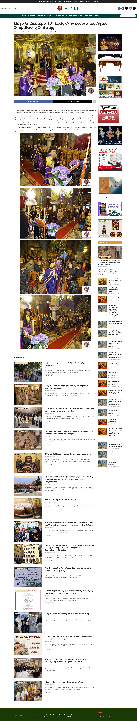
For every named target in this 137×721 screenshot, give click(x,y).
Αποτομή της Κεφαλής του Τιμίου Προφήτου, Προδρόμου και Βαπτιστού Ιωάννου (115, 333)
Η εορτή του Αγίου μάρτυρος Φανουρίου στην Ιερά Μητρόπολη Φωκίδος (66, 386)
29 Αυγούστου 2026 (50, 367)
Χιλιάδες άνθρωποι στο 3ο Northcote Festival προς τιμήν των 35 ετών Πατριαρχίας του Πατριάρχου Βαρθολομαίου (70, 523)
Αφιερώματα (89, 1)
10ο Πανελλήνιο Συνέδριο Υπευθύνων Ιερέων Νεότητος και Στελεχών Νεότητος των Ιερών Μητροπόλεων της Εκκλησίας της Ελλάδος (70, 547)
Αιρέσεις (96, 1)
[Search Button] (134, 15)
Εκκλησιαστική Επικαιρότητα (36, 32)
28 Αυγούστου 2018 (114, 377)
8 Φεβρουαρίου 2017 (114, 327)
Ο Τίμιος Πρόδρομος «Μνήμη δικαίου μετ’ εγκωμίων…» (68, 454)
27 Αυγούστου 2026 (50, 684)
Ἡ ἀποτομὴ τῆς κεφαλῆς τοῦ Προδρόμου (112, 421)
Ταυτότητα (35, 715)
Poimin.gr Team (59, 32)
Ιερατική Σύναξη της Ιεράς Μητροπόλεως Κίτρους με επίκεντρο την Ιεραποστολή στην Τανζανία (67, 660)
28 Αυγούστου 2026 (50, 436)
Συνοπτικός (54, 1)
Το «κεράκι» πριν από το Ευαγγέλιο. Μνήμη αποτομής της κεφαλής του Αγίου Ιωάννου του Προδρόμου (115, 433)
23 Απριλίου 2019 (49, 32)
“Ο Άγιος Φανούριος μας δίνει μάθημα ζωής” (64, 682)
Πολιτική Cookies (37, 716)
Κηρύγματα (60, 1)
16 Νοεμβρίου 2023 (114, 386)
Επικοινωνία (44, 715)
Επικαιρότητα (46, 1)
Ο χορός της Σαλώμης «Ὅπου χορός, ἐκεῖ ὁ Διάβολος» (115, 289)
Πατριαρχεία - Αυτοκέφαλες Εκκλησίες (25, 477)
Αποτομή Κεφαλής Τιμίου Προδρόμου (114, 364)
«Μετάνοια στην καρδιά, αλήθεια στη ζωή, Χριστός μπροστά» (67, 363)
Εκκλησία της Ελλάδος (21, 32)
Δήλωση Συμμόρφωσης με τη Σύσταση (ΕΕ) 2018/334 (58, 716)
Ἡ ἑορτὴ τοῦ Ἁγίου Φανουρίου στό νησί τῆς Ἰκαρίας (67, 613)
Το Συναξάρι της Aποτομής (113, 298)
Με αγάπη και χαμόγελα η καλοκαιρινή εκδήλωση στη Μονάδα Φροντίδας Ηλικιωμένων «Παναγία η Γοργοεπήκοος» (69, 479)
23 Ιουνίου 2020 (113, 318)
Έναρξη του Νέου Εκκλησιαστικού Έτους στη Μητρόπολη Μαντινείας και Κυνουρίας (69, 637)
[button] (106, 197)
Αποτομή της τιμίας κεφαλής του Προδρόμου (114, 462)
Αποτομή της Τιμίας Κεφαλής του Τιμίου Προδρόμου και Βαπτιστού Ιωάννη (114, 402)
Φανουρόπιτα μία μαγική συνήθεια (60, 499)
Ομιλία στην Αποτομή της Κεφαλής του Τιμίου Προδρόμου (115, 392)
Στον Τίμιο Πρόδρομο (114, 452)
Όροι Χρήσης (53, 715)
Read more (49, 375)
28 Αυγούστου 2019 (114, 293)
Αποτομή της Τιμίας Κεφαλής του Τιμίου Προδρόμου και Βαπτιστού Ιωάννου (114, 355)
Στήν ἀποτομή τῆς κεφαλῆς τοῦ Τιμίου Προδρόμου (114, 382)
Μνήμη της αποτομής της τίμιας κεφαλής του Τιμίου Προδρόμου (115, 444)
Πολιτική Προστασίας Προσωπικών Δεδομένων (71, 715)
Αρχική (40, 1)
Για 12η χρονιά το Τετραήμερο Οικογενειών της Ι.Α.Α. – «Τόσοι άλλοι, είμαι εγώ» (68, 569)
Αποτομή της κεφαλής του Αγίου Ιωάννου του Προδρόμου (115, 323)
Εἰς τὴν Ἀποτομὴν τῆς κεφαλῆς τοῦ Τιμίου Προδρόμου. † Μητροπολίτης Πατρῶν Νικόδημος (69, 432)
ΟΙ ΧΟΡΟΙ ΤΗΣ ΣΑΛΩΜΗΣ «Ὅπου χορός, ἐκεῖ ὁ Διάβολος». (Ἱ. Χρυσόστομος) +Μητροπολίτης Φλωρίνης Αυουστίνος (115, 311)
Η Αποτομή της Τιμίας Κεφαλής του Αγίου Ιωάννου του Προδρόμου (115, 344)
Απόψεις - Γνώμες (20, 499)
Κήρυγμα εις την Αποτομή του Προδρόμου (113, 373)
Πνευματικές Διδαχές (79, 1)
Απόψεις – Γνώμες (68, 1)
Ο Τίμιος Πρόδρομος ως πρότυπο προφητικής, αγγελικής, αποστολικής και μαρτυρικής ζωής (70, 409)
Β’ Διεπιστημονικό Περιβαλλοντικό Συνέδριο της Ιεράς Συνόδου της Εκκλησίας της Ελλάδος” (69, 591)
